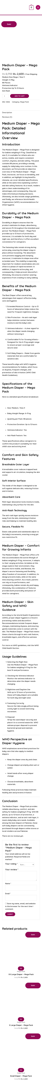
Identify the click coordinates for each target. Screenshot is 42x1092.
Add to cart (20, 96)
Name (8, 883)
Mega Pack (24, 102)
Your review (11, 869)
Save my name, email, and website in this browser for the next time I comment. (20, 906)
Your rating (11, 864)
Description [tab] (7, 112)
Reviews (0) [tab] (7, 117)
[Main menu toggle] (38, 7)
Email (8, 893)
